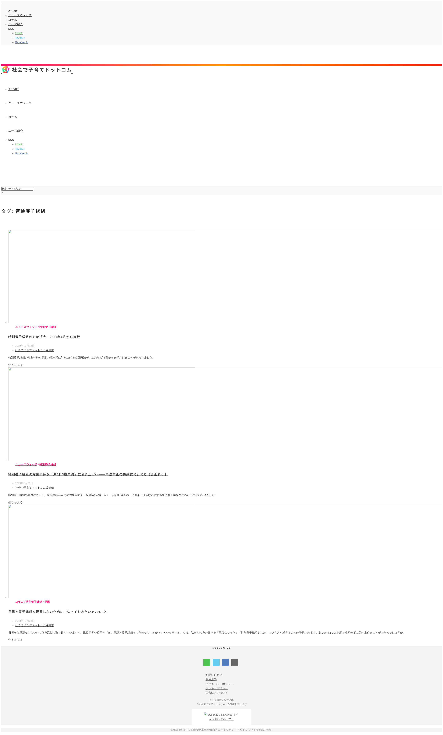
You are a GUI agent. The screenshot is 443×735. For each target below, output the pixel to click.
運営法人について (217, 692)
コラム (12, 19)
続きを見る (15, 365)
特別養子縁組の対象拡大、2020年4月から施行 (44, 337)
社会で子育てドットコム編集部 (34, 350)
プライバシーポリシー (219, 683)
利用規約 (211, 679)
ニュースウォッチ (20, 15)
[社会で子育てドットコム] (37, 72)
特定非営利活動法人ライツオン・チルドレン (223, 729)
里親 (47, 601)
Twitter (20, 37)
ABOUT (13, 10)
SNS (11, 28)
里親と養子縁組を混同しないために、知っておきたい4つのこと (57, 611)
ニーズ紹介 (15, 24)
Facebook (21, 42)
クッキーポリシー (217, 688)
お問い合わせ (214, 674)
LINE (19, 33)
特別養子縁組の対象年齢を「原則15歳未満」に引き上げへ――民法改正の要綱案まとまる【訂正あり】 (88, 474)
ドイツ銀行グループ (220, 699)
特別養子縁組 (47, 326)
